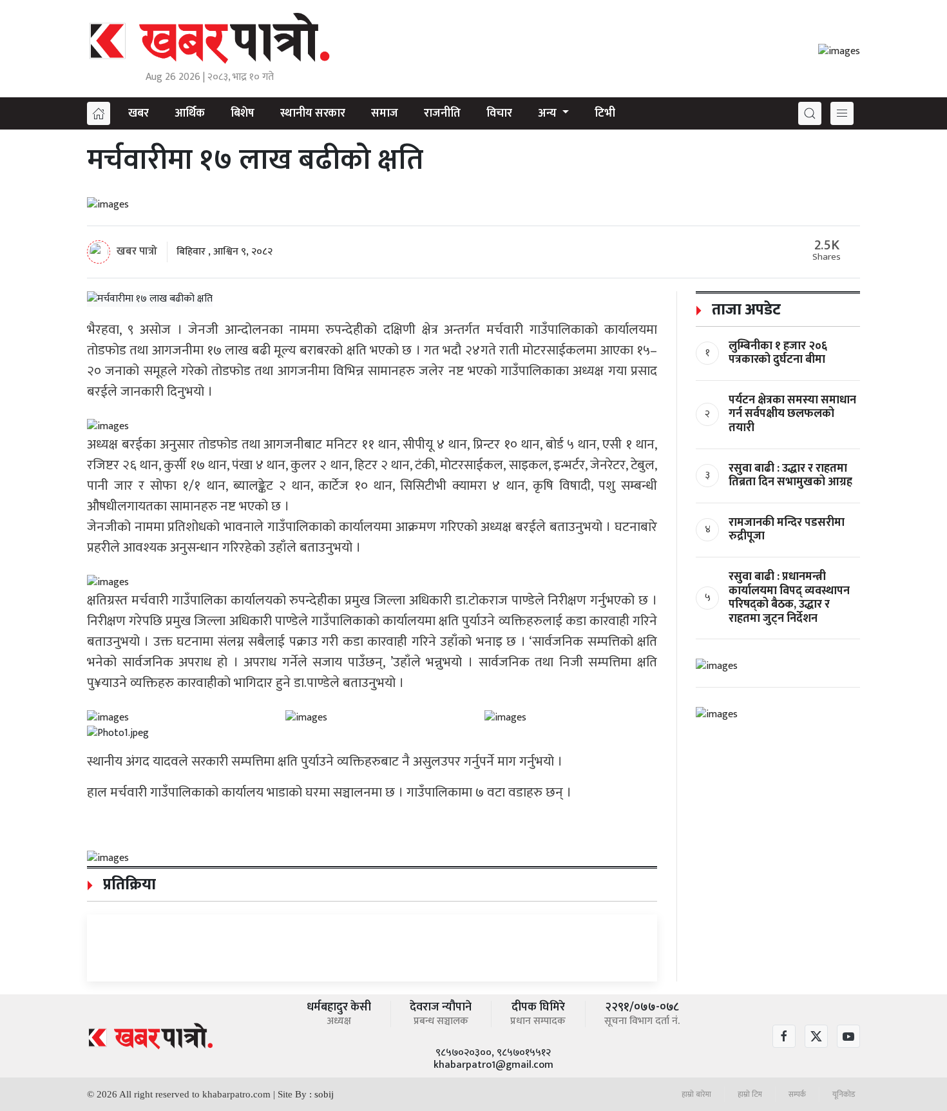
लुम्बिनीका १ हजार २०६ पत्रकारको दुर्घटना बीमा (778, 353)
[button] (809, 113)
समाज (384, 113)
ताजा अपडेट (744, 310)
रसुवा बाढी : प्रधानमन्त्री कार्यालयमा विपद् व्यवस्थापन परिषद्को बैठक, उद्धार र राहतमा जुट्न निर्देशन (789, 597)
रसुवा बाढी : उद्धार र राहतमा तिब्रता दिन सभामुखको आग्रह (790, 475)
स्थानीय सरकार (312, 113)
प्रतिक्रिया (127, 885)
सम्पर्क (797, 1094)
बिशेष (242, 113)
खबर (138, 113)
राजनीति (442, 113)
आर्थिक (190, 113)
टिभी (605, 113)
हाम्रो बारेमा (696, 1094)
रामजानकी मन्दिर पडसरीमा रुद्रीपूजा (787, 529)
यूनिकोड (843, 1094)
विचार (499, 113)
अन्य (548, 113)
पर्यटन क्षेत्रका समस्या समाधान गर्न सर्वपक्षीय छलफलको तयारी (792, 414)
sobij (324, 1094)
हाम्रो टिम (750, 1094)
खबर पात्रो (137, 251)
